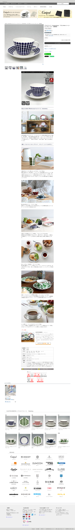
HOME (6, 23)
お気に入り (7, 3)
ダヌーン (35, 6)
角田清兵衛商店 (43, 6)
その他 (50, 6)
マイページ (14, 3)
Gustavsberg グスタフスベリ (12, 23)
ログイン (25, 3)
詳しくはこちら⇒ (9, 517)
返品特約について (48, 46)
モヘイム (29, 6)
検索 (70, 4)
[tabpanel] (20, 13)
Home (4, 6)
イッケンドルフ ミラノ (20, 6)
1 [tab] (37, 18)
